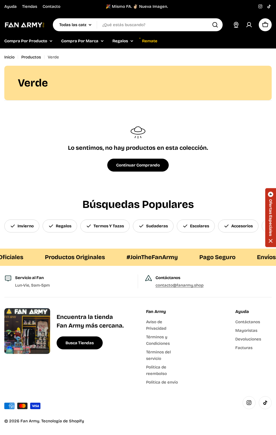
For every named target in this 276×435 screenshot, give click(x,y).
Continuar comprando (138, 165)
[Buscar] (215, 25)
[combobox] (138, 24)
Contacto (51, 6)
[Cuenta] (249, 25)
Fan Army (29, 421)
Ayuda (10, 6)
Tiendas (29, 6)
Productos (31, 57)
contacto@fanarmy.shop (179, 285)
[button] (270, 217)
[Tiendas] (236, 25)
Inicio (9, 57)
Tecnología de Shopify (62, 421)
